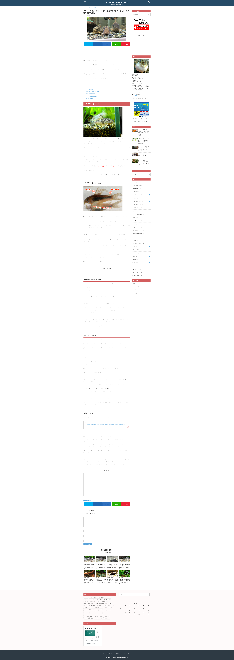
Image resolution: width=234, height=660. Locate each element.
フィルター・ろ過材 (137, 220)
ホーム (133, 283)
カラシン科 (86, 601)
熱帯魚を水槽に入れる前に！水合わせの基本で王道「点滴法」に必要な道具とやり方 (106, 424)
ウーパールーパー (136, 188)
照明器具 (134, 259)
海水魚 (134, 256)
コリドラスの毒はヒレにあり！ (93, 91)
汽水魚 (134, 246)
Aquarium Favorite (117, 2)
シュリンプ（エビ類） (137, 201)
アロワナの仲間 (100, 597)
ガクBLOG (135, 95)
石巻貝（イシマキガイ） (109, 616)
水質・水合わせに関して (138, 243)
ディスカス (105, 605)
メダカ (109, 611)
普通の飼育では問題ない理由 (92, 93)
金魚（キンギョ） (136, 269)
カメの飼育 (135, 191)
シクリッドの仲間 (109, 603)
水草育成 (135, 240)
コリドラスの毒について (90, 89)
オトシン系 (103, 599)
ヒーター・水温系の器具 (137, 214)
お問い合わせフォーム (136, 289)
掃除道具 (134, 236)
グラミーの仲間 (105, 601)
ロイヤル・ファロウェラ (137, 230)
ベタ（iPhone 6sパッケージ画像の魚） (91, 611)
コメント (85, 515)
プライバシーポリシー (136, 286)
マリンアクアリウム (137, 227)
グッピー (99, 601)
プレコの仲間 (100, 609)
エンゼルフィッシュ (88, 599)
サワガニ (134, 198)
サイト (84, 538)
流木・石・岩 (135, 253)
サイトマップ (135, 293)
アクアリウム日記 (136, 185)
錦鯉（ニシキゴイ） (137, 272)
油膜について (135, 249)
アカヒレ (86, 597)
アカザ (134, 182)
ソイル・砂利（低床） (137, 204)
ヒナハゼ (134, 211)
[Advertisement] (107, 55)
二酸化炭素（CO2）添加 (138, 233)
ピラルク (134, 217)
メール (84, 533)
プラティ (94, 609)
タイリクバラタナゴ (137, 207)
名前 (84, 528)
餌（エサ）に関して (137, 275)
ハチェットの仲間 (94, 607)
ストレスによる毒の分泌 (91, 96)
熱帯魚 (134, 262)
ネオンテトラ (87, 607)
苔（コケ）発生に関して (137, 265)
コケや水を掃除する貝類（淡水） (139, 194)
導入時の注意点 (89, 98)
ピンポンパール (111, 607)
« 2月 (119, 617)
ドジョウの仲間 (111, 605)
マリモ (134, 224)
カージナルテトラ (93, 601)
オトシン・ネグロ (96, 599)
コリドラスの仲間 (88, 500)
